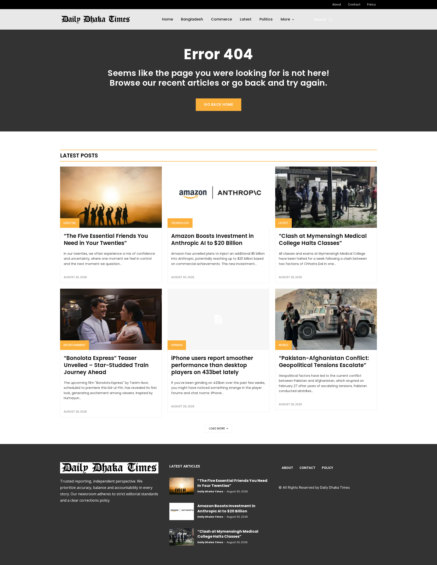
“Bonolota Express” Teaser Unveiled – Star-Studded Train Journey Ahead (106, 365)
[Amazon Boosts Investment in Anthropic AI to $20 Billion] (218, 197)
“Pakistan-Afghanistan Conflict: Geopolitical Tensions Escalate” (324, 361)
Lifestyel (70, 223)
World (283, 345)
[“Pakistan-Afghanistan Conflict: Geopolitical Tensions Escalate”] (326, 319)
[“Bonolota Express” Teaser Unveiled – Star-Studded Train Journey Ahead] (111, 319)
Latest (283, 223)
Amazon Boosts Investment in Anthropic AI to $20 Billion (212, 239)
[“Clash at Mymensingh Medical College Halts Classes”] (326, 197)
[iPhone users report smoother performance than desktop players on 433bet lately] (218, 319)
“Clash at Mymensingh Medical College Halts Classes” (323, 239)
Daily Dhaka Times (210, 491)
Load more (217, 428)
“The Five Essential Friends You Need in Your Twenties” (106, 239)
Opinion (177, 345)
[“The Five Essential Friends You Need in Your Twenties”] (111, 197)
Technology (180, 223)
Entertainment (75, 345)
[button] (323, 19)
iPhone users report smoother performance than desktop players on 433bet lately (212, 365)
